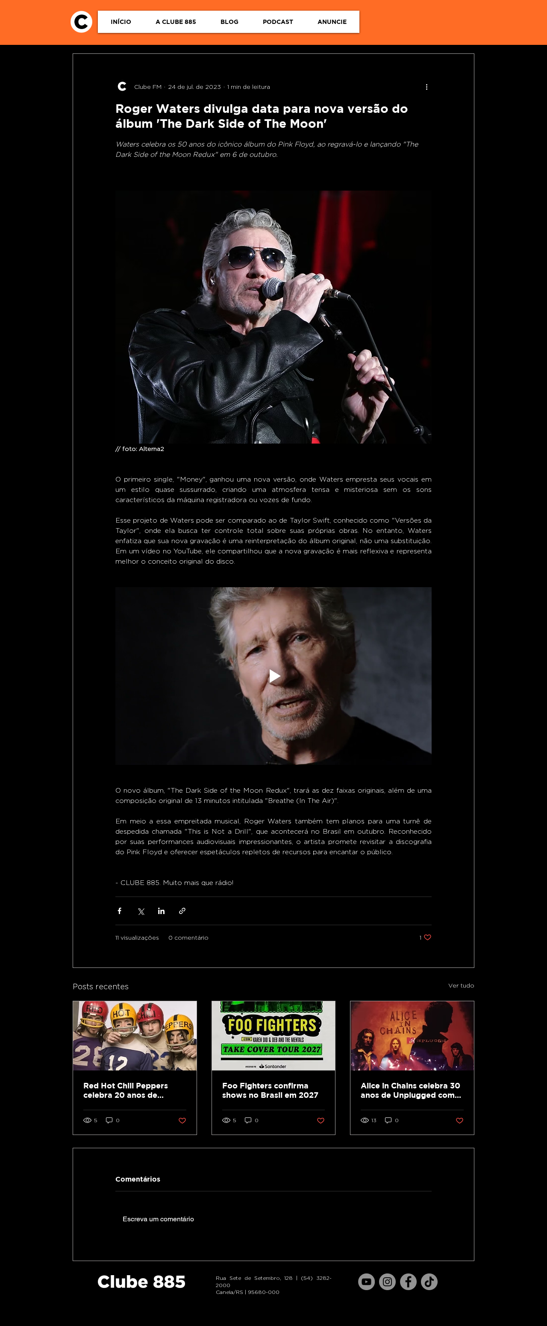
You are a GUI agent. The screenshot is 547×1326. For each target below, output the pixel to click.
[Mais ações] (426, 86)
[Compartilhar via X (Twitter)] (140, 911)
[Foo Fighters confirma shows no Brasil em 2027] (273, 1035)
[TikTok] (429, 1281)
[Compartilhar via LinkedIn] (161, 911)
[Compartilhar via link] (182, 911)
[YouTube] (366, 1281)
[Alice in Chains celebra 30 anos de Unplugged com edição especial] (412, 1035)
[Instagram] (387, 1281)
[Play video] (273, 676)
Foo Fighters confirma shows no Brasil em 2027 (270, 1090)
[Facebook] (408, 1281)
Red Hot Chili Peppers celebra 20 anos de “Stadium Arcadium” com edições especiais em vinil (133, 1090)
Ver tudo (461, 985)
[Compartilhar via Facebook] (119, 911)
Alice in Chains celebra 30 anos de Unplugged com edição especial (410, 1090)
